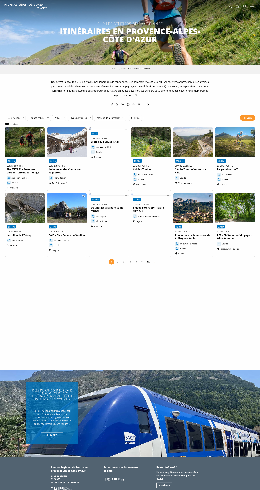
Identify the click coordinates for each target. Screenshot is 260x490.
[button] (237, 6)
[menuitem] (26, 7)
